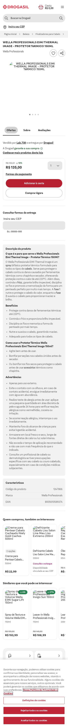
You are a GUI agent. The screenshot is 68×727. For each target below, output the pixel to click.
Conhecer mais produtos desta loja (23, 152)
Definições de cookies (34, 700)
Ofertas (11, 130)
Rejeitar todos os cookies (34, 710)
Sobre (26, 130)
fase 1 (57, 289)
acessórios (29, 367)
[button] (34, 86)
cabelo (28, 268)
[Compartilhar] (61, 53)
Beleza (26, 34)
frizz (19, 282)
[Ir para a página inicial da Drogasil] (16, 7)
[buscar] (61, 18)
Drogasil (48, 142)
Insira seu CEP (12, 218)
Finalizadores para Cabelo (48, 34)
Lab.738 (21, 142)
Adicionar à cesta (34, 183)
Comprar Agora (34, 193)
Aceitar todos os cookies (34, 720)
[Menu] (62, 7)
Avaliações (44, 130)
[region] (34, 693)
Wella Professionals (51, 495)
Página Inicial (10, 34)
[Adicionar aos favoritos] (53, 53)
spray (8, 265)
